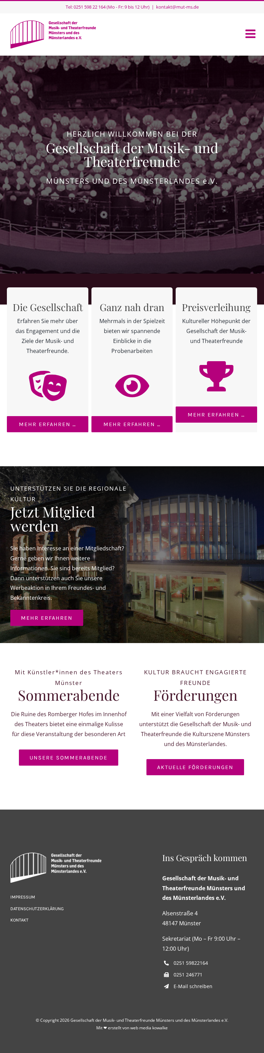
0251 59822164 (191, 963)
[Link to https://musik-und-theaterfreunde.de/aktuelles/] (132, 386)
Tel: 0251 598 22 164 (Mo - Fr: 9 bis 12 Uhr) (108, 7)
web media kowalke (149, 1028)
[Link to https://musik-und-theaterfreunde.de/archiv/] (216, 376)
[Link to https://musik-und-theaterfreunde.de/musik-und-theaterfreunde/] (48, 386)
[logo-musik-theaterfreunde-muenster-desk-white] (56, 855)
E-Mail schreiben (193, 986)
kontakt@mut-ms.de (177, 7)
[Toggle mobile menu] (251, 33)
